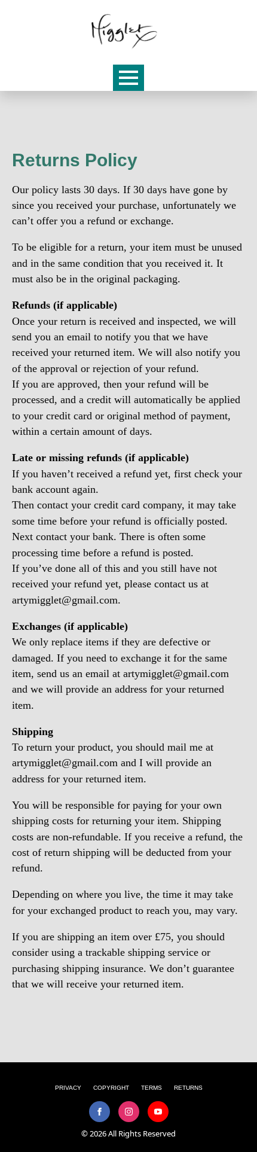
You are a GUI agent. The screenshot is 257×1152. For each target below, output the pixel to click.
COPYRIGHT (111, 1087)
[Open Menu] (128, 78)
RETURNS (188, 1087)
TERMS (151, 1087)
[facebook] (99, 1111)
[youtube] (158, 1111)
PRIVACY (68, 1087)
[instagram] (128, 1111)
